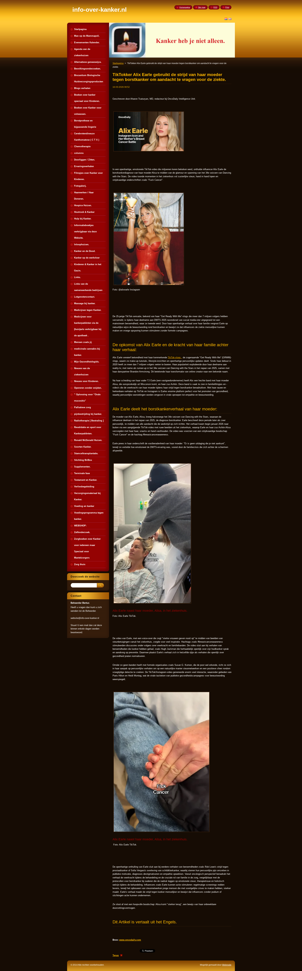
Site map (201, 7)
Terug (116, 955)
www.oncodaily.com (130, 940)
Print (227, 7)
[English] (230, 18)
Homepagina (184, 7)
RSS (215, 7)
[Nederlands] (226, 18)
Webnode (226, 965)
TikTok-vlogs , (175, 357)
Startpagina (118, 63)
